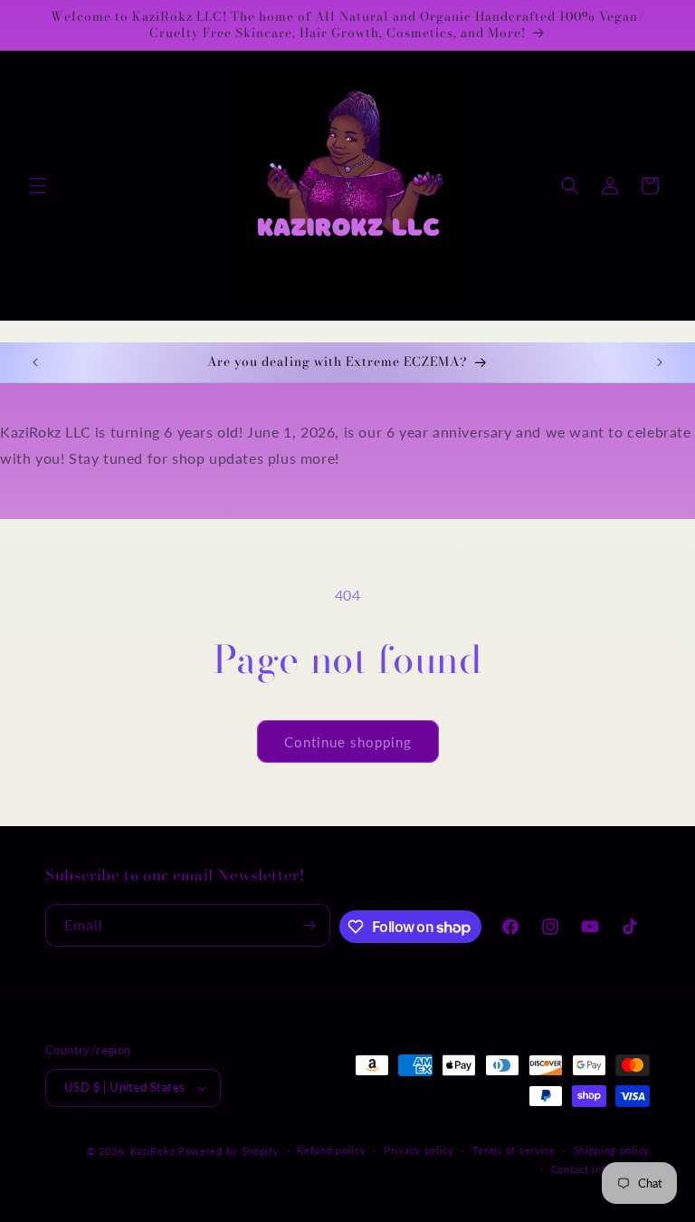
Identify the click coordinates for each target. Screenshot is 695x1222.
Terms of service (514, 1150)
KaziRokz (153, 1151)
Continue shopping (348, 742)
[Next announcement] (660, 362)
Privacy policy (419, 1150)
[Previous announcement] (35, 362)
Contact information (600, 1169)
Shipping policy (612, 1150)
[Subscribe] (309, 925)
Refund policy (331, 1150)
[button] (38, 186)
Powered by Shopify (229, 1151)
